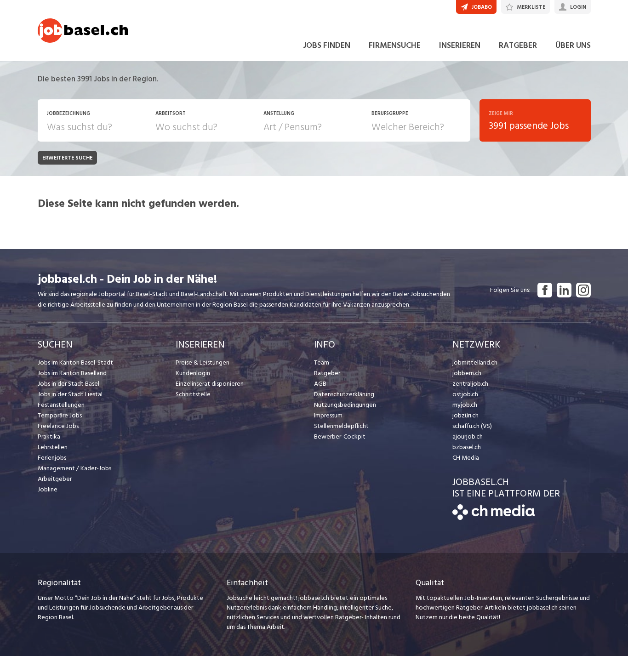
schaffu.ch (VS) (472, 426)
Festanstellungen (61, 404)
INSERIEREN (459, 45)
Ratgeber (327, 373)
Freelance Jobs (58, 426)
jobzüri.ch (465, 415)
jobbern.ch (466, 373)
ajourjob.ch (467, 436)
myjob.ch (464, 404)
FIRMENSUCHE (395, 45)
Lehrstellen (53, 447)
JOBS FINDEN (326, 45)
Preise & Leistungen (202, 362)
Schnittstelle (193, 394)
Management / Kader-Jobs (74, 468)
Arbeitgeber (55, 478)
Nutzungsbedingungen (345, 404)
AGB (320, 383)
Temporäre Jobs (60, 415)
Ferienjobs (52, 457)
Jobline (47, 489)
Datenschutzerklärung (344, 394)
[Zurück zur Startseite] (493, 518)
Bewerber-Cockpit (339, 436)
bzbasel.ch (466, 447)
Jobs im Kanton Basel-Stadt (75, 362)
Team (321, 362)
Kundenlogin (193, 373)
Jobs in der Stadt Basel (68, 383)
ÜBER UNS (573, 45)
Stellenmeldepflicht (341, 426)
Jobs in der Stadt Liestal (70, 394)
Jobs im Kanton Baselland (72, 373)
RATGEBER (518, 45)
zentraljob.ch (470, 383)
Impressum (328, 415)
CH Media (465, 457)
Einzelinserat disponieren (210, 383)
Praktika (49, 436)
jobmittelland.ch (474, 362)
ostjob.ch (465, 394)
